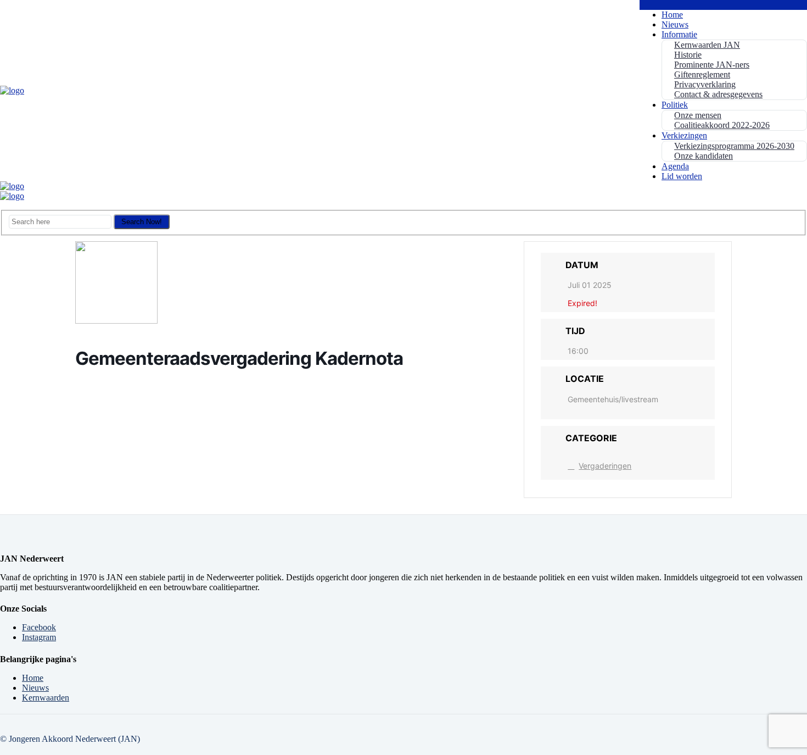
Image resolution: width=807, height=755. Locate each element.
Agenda (675, 166)
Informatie (679, 34)
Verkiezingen (684, 135)
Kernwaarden (45, 697)
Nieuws (675, 24)
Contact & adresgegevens (718, 94)
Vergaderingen (605, 465)
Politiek (675, 104)
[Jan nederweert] (12, 90)
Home (672, 14)
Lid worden (682, 176)
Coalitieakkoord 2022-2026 (722, 125)
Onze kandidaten (703, 155)
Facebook (39, 627)
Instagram (39, 637)
